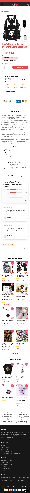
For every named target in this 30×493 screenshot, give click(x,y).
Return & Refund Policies (6, 464)
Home (2, 9)
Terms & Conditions (5, 447)
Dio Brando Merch (14, 164)
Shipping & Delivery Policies (7, 460)
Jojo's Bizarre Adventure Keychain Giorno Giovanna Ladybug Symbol (8, 322)
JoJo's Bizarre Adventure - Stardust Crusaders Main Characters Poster (7, 345)
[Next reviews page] (27, 248)
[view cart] (28, 4)
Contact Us (3, 466)
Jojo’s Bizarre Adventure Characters (14, 9)
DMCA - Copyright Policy (6, 451)
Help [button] (27, 491)
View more (15, 353)
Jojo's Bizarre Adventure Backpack (17, 165)
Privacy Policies (4, 449)
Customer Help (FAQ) (6, 468)
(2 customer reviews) (13, 50)
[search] (26, 4)
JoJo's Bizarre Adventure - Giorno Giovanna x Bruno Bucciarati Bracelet (22, 322)
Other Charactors (5, 11)
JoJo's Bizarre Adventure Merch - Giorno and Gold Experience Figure (21, 298)
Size (3, 55)
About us (3, 445)
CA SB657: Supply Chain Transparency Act (10, 453)
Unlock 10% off (3, 486)
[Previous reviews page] (20, 248)
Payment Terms (4, 462)
